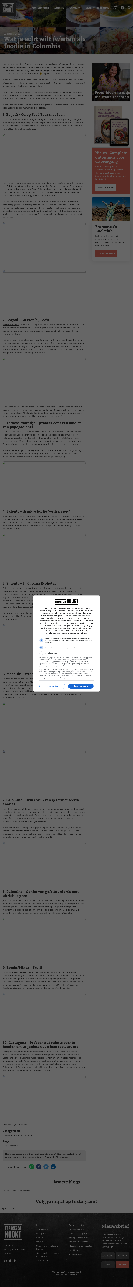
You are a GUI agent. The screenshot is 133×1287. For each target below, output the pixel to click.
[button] (66, 653)
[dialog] (66, 643)
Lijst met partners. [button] (76, 666)
